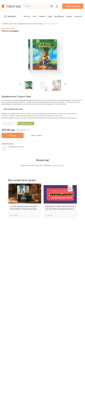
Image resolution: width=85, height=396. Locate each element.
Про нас (27, 16)
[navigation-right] (65, 84)
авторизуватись (57, 165)
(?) (27, 130)
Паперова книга (9, 123)
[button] (42, 109)
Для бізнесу (59, 16)
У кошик (12, 135)
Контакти (78, 16)
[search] (51, 6)
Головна (5, 24)
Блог (35, 16)
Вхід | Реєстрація (73, 6)
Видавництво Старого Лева (30, 24)
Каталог (12, 16)
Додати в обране (36, 135)
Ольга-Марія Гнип (8, 28)
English (69, 16)
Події (50, 16)
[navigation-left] (19, 84)
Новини (42, 16)
